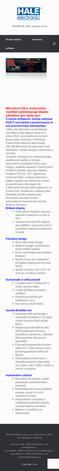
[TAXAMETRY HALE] (29, 13)
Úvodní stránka (13, 39)
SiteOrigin (27, 464)
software (10, 48)
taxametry (37, 39)
